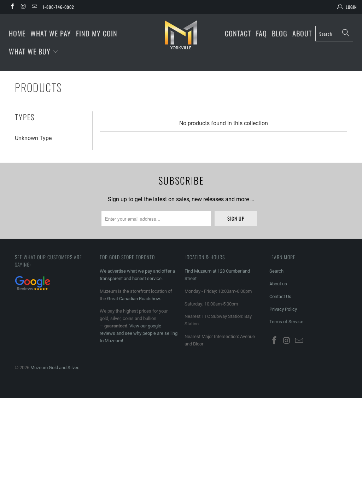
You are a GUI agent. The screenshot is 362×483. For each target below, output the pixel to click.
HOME (17, 33)
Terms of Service (286, 321)
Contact (238, 33)
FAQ (261, 33)
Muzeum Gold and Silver (54, 367)
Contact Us (280, 296)
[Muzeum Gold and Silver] (181, 34)
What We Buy (31, 51)
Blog (279, 33)
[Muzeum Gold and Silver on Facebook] (12, 7)
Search (276, 271)
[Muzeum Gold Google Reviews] (32, 291)
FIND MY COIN (96, 33)
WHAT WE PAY (50, 33)
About (302, 33)
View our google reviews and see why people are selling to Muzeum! (138, 333)
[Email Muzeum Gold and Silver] (34, 7)
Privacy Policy (283, 309)
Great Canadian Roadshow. (134, 298)
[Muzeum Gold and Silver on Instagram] (23, 7)
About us (278, 283)
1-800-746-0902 (58, 7)
